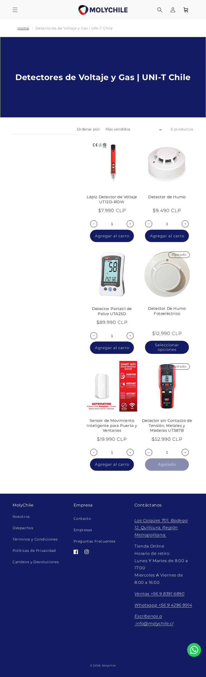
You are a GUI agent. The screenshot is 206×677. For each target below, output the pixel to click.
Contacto (82, 518)
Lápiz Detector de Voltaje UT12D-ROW (112, 199)
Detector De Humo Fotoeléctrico (167, 311)
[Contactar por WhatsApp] (194, 650)
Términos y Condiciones (35, 539)
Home (23, 28)
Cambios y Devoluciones (36, 562)
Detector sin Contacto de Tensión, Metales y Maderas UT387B (167, 425)
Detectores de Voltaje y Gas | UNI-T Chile (74, 28)
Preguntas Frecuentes (95, 541)
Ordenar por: (88, 129)
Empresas (83, 530)
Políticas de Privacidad (34, 550)
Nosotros (21, 516)
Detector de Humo (167, 196)
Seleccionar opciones (167, 347)
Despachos (23, 528)
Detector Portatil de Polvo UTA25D (112, 311)
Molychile (109, 665)
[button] (15, 9)
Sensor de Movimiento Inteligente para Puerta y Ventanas (112, 425)
